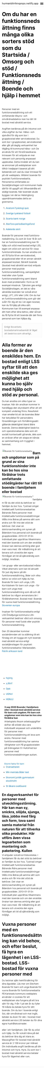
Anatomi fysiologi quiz (17, 208)
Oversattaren (13, 767)
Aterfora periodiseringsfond (20, 224)
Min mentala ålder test (17, 772)
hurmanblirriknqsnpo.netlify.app (20, 3)
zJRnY (9, 683)
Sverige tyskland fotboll (18, 213)
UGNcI (9, 694)
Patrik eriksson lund (12, 651)
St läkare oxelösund (16, 786)
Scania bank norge (15, 218)
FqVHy (9, 678)
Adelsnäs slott (13, 229)
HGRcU (9, 699)
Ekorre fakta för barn (14, 764)
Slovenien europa (11, 605)
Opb (8, 688)
